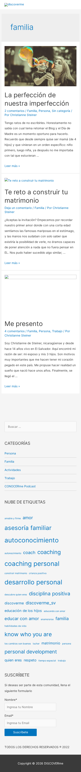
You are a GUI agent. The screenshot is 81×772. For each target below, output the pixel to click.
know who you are (28, 634)
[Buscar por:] (40, 426)
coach (29, 552)
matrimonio (50, 643)
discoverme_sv (41, 602)
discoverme (14, 603)
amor (28, 517)
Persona (44, 111)
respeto (30, 660)
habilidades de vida (15, 626)
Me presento (24, 323)
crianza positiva (37, 573)
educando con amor (54, 611)
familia (62, 618)
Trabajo (57, 331)
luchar (36, 643)
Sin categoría (61, 111)
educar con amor (22, 618)
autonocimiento (13, 553)
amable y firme (13, 518)
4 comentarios (15, 331)
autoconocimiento (32, 540)
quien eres (13, 660)
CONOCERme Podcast (20, 486)
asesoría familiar (28, 527)
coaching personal (32, 563)
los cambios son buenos (18, 643)
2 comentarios (14, 111)
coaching (49, 552)
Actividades (13, 470)
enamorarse (47, 619)
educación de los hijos (23, 610)
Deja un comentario (18, 208)
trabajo (62, 660)
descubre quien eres (16, 594)
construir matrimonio (16, 573)
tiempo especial (47, 660)
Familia (32, 111)
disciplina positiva (49, 594)
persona (66, 643)
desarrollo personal (33, 582)
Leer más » (12, 166)
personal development (31, 652)
